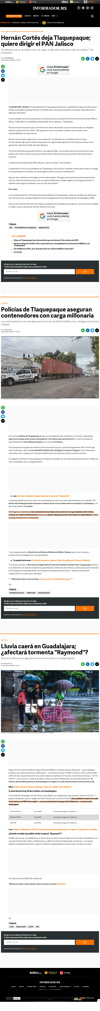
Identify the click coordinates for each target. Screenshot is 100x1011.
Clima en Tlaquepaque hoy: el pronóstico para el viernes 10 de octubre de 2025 (46, 240)
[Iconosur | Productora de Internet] (9, 998)
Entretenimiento (65, 986)
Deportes (42, 986)
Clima (11, 926)
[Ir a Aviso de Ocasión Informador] (9, 1)
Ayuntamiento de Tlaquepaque (25, 227)
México (36, 16)
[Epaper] (75, 1)
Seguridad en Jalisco (17, 593)
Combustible (31, 593)
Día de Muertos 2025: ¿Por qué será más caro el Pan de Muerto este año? (44, 249)
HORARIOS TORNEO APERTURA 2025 (25, 23)
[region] (50, 1006)
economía (85, 986)
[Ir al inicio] (29, 7)
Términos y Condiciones (29, 278)
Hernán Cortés (44, 227)
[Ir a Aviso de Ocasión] (36, 971)
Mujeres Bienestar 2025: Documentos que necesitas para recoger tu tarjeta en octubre (55, 830)
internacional (31, 986)
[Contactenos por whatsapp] (92, 8)
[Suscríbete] (88, 1)
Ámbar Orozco (8, 663)
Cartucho (18, 252)
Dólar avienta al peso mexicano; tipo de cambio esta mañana (42, 787)
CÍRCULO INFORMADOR (55, 23)
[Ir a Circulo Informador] (20, 1)
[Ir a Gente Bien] (32, 1)
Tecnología (52, 986)
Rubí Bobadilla (8, 330)
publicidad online (55, 989)
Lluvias (30, 926)
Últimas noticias (14, 16)
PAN (11, 227)
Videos (46, 16)
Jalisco (27, 16)
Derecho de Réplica (49, 1001)
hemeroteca (43, 989)
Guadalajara (20, 926)
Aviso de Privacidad (38, 1001)
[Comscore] (88, 998)
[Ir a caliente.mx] (65, 1)
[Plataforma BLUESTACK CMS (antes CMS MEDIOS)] (16, 998)
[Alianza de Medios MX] (77, 998)
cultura (76, 986)
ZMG (37, 926)
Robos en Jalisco (44, 593)
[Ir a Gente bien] (65, 971)
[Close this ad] (98, 1000)
